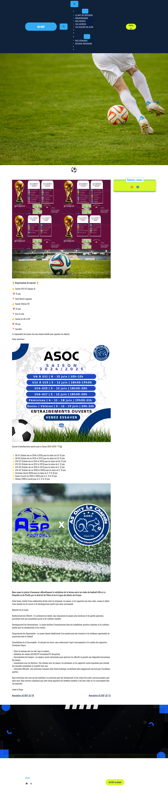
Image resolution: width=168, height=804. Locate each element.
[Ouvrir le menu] (64, 26)
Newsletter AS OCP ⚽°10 (23, 695)
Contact (27, 777)
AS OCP (41, 27)
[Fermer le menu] (74, 4)
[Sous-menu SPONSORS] (87, 36)
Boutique (131, 26)
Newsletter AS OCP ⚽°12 (100, 695)
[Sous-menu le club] (85, 11)
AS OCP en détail (115, 782)
